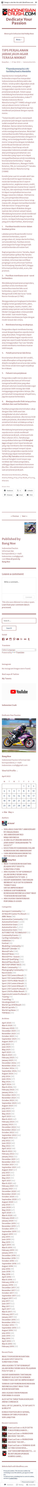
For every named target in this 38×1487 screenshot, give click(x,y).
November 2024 (9, 1066)
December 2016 (9, 1320)
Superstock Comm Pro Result (14, 994)
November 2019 (9, 1226)
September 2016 (9, 1328)
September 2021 (9, 1167)
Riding (25, 475)
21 (19, 801)
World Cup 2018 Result (11, 1005)
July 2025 (6, 1044)
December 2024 (9, 1063)
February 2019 (8, 1250)
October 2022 (8, 1132)
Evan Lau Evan (14, 1427)
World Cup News (9, 1010)
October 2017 (8, 1293)
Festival (5, 943)
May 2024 (6, 1082)
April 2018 (6, 1277)
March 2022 (7, 1151)
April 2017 (6, 1309)
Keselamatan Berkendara (12, 475)
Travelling (6, 999)
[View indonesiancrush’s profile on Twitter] (7, 639)
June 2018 (6, 1271)
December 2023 (9, 1095)
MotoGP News (8, 954)
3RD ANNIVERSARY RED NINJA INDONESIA (13, 836)
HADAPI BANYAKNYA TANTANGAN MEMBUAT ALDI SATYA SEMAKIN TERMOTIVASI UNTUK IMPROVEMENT (18, 884)
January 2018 (7, 1285)
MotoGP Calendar (9, 948)
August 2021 (7, 1170)
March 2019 (7, 1247)
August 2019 (7, 1234)
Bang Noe (5, 62)
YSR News (6, 1013)
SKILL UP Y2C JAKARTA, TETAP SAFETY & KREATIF (18, 1406)
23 (29, 801)
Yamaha (6, 481)
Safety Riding (8, 478)
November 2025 (9, 1033)
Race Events (7, 973)
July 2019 (6, 1237)
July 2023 (6, 1108)
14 (19, 796)
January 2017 (7, 1317)
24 (33, 801)
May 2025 (6, 1049)
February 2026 (8, 1028)
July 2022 (6, 1140)
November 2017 (8, 1290)
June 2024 (6, 1079)
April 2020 (6, 1213)
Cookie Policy (13, 1478)
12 (9, 796)
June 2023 (6, 1111)
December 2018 (9, 1255)
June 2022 (6, 1143)
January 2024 (7, 1092)
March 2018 (7, 1279)
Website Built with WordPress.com (15, 1466)
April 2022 (6, 1148)
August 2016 (7, 1330)
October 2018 (8, 1261)
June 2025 (6, 1047)
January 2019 (7, 1253)
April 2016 (6, 1341)
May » (11, 812)
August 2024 (7, 1074)
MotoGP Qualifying (10, 959)
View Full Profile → (10, 771)
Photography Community (13, 970)
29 (24, 806)
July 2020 (6, 1205)
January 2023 (7, 1124)
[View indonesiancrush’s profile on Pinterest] (14, 639)
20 (14, 801)
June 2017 (6, 1304)
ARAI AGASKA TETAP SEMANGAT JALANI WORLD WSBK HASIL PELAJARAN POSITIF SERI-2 (18, 874)
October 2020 (8, 1197)
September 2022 (9, 1135)
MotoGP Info (7, 951)
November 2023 (9, 1098)
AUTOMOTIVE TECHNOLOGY (14, 932)
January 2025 (7, 1060)
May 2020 (6, 1210)
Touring (32, 478)
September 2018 (9, 1263)
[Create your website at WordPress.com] (19, 2)
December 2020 (9, 1191)
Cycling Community (10, 938)
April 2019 (6, 1245)
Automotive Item (9, 930)
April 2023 (6, 1116)
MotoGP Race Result (10, 962)
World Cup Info (8, 1007)
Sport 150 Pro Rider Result (13, 981)
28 (19, 806)
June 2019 (6, 1239)
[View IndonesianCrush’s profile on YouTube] (17, 639)
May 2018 (6, 1274)
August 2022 (7, 1138)
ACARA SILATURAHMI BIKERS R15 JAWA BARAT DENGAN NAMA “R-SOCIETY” (18, 842)
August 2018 (7, 1266)
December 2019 (9, 1223)
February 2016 (8, 1346)
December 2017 (8, 1287)
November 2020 (9, 1194)
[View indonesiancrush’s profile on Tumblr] (28, 639)
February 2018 (8, 1282)
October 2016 (8, 1325)
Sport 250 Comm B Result (13, 986)
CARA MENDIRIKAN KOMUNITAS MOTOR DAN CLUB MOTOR (17, 854)
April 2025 (6, 1052)
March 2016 (7, 1344)
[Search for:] (19, 621)
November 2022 (9, 1130)
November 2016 (9, 1322)
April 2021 (6, 1180)
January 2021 (7, 1189)
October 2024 (8, 1068)
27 (14, 806)
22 (24, 801)
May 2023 (6, 1114)
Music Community (9, 967)
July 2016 (6, 1333)
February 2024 (8, 1090)
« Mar (4, 812)
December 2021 (9, 1159)
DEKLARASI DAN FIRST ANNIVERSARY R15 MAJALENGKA (19, 830)
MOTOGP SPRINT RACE (11, 965)
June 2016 (6, 1336)
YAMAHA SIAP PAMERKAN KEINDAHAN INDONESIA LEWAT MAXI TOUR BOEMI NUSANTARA (20, 893)
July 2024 (6, 1076)
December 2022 (9, 1127)
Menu (18, 40)
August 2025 (7, 1041)
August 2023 (7, 1106)
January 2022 (7, 1156)
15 (24, 796)
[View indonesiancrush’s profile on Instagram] (10, 639)
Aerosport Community (11, 911)
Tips (16, 478)
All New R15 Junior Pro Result (14, 914)
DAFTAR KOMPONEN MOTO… (20, 1451)
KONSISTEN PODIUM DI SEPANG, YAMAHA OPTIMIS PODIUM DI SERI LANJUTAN (16, 1415)
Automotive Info (29, 62)
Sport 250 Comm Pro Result (14, 989)
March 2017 (7, 1312)
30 (29, 806)
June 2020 (6, 1207)
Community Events (10, 935)
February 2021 (8, 1186)
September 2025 (9, 1039)
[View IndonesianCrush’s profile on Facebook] (3, 639)
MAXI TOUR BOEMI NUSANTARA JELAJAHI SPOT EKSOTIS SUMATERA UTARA (17, 866)
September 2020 (9, 1199)
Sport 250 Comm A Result (13, 983)
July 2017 (6, 1301)
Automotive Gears (10, 924)
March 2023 (7, 1119)
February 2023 (8, 1122)
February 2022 (8, 1154)
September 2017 (9, 1296)
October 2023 (8, 1100)
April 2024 (6, 1084)
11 (4, 796)
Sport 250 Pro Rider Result (13, 991)
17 (34, 796)
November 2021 (9, 1162)
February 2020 (8, 1218)
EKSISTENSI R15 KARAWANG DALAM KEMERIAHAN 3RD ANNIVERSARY (19, 849)
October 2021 (8, 1164)
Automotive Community (12, 919)
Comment (28, 597)
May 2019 (6, 1242)
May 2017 (6, 1306)
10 (34, 791)
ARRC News (6, 916)
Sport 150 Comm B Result (13, 978)
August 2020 (7, 1202)
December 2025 (9, 1031)
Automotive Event (10, 922)
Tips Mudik (23, 478)
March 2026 (7, 1025)
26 (9, 806)
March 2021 (7, 1183)
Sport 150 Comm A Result (13, 975)
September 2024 (9, 1071)
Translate (20, 652)
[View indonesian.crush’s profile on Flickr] (25, 639)
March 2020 (7, 1215)
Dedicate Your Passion (19, 21)
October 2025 (8, 1036)
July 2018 (6, 1269)
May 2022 (6, 1146)
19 (9, 801)
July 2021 (6, 1173)
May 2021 (6, 1178)
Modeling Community (11, 946)
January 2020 (7, 1221)
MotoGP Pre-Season (11, 957)
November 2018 (9, 1258)
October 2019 (8, 1229)
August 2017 (7, 1298)
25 (4, 806)
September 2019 (9, 1231)
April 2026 (6, 1023)
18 (4, 801)
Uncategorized (8, 1002)
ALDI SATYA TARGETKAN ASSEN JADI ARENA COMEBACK (17, 1400)
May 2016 (6, 1338)
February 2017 (8, 1314)
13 (14, 796)
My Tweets (6, 678)
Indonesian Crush (9, 705)
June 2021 (6, 1175)
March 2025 (7, 1055)
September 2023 (9, 1103)
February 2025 (8, 1057)
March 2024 (7, 1087)
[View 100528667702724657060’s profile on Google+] (21, 639)
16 (29, 796)
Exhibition (6, 941)
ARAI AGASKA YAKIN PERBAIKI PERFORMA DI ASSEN (17, 899)
